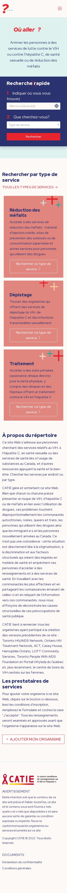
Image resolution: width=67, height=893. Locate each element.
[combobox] (33, 125)
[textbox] (33, 125)
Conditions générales (16, 868)
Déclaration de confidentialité (22, 862)
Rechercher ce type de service (33, 266)
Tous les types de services (28, 187)
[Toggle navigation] (60, 8)
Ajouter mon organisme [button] (35, 739)
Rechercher (33, 137)
